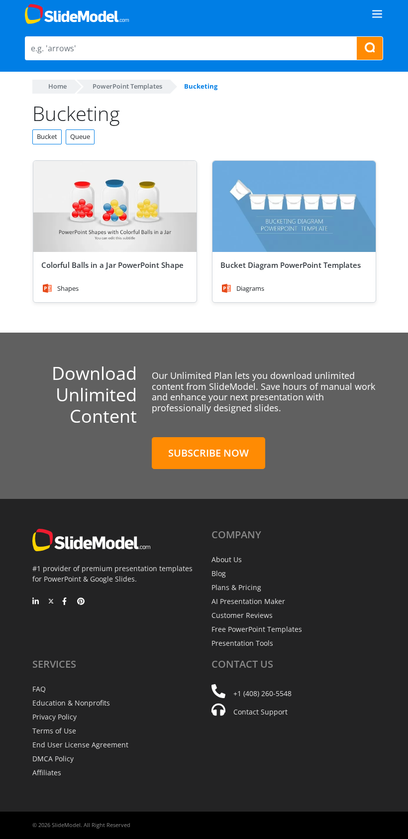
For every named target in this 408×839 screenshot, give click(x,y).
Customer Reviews (242, 615)
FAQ (39, 689)
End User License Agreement (80, 744)
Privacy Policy (54, 716)
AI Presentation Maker (248, 601)
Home (57, 86)
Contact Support (260, 712)
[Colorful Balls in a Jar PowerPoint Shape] (115, 207)
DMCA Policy (53, 758)
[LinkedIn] (36, 602)
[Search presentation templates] (369, 48)
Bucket (47, 136)
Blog (218, 573)
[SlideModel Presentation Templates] (77, 14)
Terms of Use (54, 730)
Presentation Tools (242, 643)
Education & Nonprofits (71, 703)
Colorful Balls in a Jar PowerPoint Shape (112, 265)
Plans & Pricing (236, 587)
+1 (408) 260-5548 (262, 693)
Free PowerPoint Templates (256, 629)
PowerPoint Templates (127, 86)
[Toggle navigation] (377, 14)
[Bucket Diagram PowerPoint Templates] (294, 207)
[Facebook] (66, 602)
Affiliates (46, 772)
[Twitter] (51, 602)
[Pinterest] (81, 602)
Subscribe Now (208, 453)
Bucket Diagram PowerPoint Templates (290, 265)
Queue (80, 136)
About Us (226, 559)
